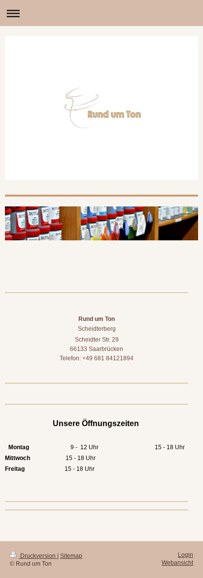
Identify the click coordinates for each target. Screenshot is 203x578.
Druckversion (38, 555)
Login (185, 554)
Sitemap (71, 555)
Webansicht (177, 562)
